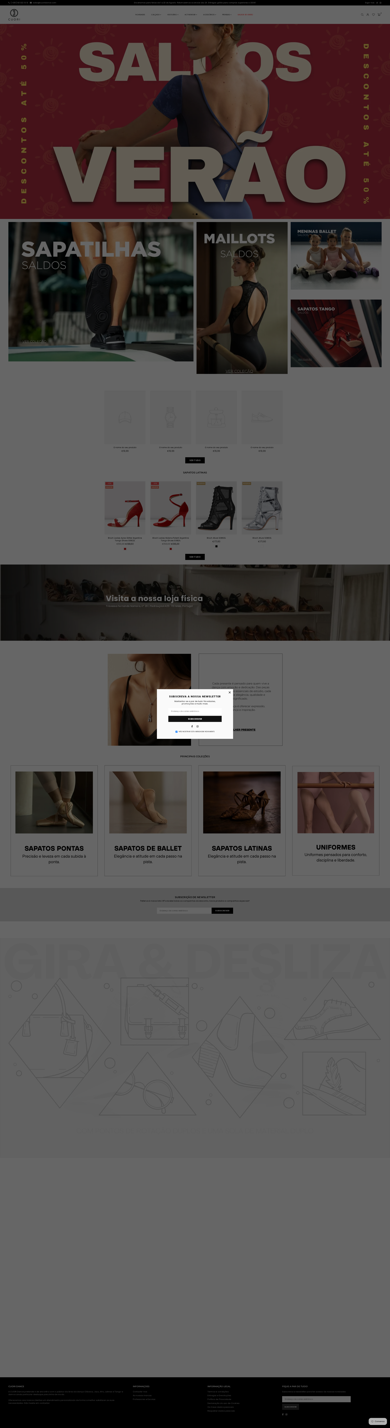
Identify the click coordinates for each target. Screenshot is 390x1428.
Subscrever (195, 719)
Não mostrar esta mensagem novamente (196, 732)
